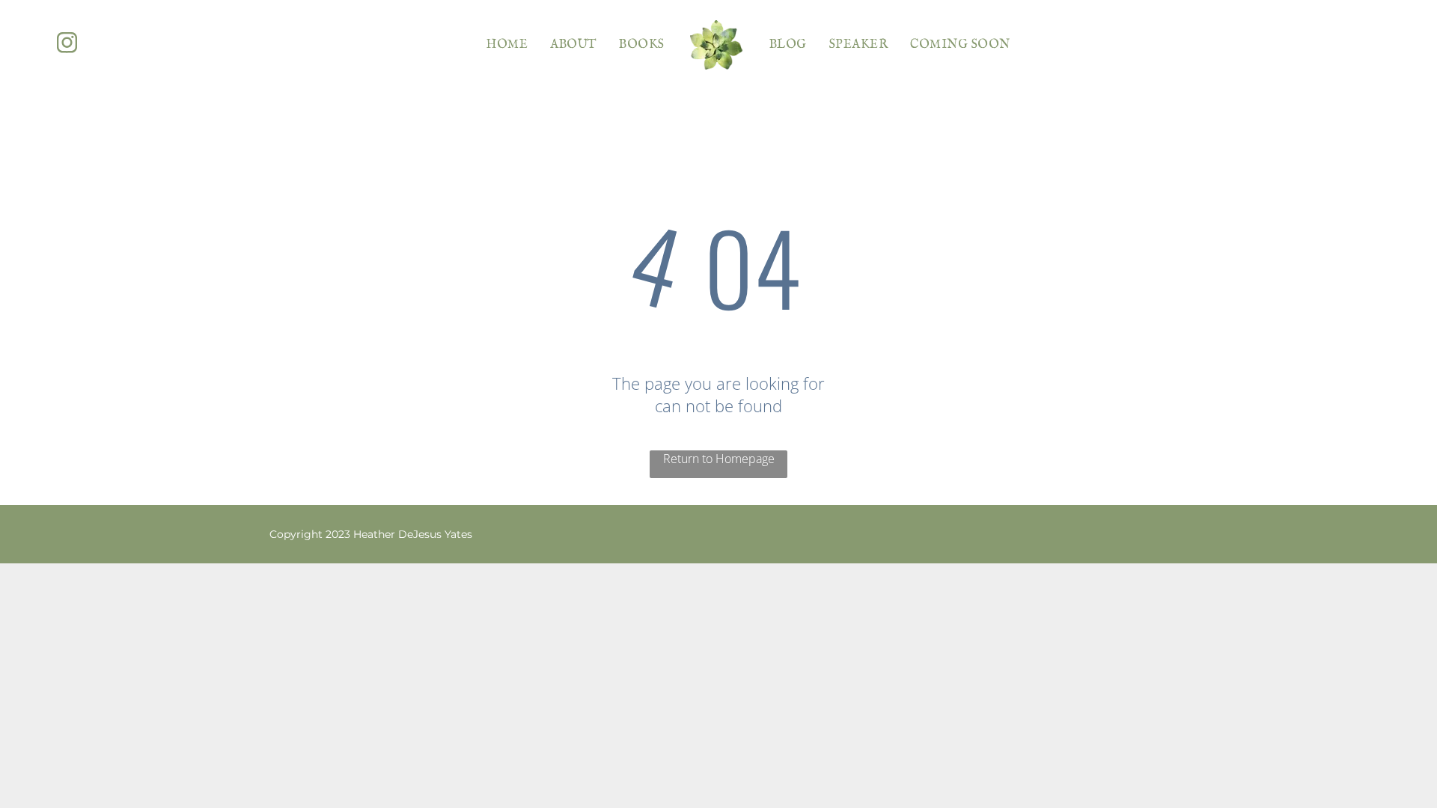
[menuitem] (507, 45)
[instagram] (67, 44)
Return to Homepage (719, 458)
